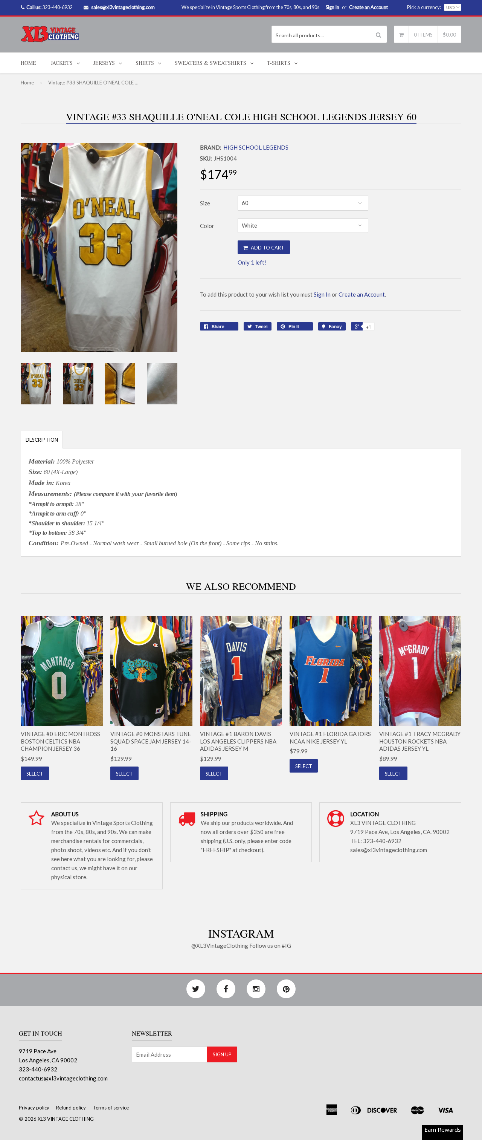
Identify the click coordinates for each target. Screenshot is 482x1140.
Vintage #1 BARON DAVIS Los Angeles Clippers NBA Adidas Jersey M (238, 741)
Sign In (332, 7)
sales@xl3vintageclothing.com (123, 7)
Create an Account (368, 7)
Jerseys (104, 62)
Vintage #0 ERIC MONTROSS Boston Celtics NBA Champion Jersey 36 (60, 741)
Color (207, 225)
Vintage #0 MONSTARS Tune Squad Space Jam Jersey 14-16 (150, 741)
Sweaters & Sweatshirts (210, 62)
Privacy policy (34, 1108)
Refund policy (71, 1108)
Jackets (62, 62)
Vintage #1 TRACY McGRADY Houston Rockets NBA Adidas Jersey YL (420, 741)
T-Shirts (278, 62)
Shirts (145, 62)
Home (28, 62)
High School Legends (255, 147)
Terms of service (111, 1108)
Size (205, 203)
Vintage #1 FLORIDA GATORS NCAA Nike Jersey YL (330, 737)
